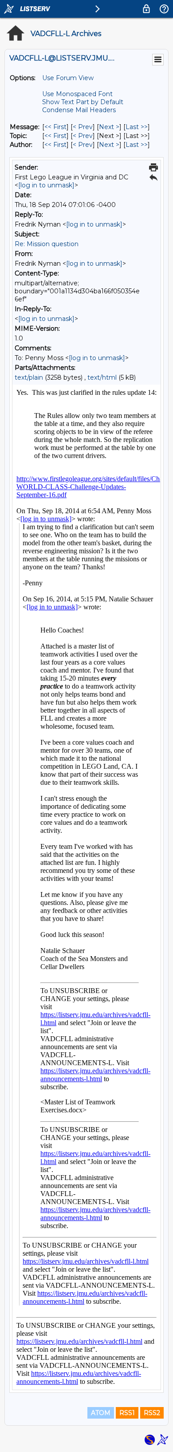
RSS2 (152, 1413)
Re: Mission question (47, 244)
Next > (109, 127)
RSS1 (127, 1413)
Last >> (137, 127)
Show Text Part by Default (82, 102)
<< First (55, 127)
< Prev (83, 127)
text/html (102, 377)
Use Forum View (68, 78)
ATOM (100, 1413)
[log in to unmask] (46, 185)
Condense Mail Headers (79, 110)
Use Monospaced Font (77, 94)
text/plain (29, 377)
